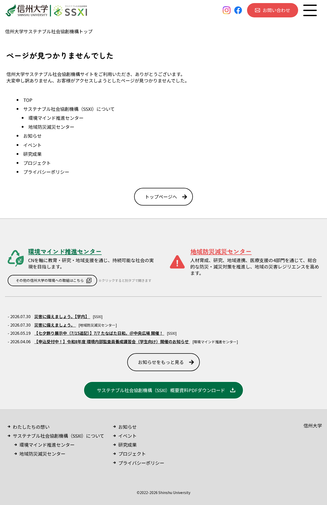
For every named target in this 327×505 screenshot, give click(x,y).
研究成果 (32, 154)
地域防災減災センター (51, 126)
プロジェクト (37, 162)
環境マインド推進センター (56, 117)
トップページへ (161, 196)
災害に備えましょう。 (55, 325)
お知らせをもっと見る (161, 362)
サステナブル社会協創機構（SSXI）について (69, 108)
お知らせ (32, 135)
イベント (32, 145)
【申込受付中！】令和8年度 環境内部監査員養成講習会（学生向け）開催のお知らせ (112, 341)
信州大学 (312, 425)
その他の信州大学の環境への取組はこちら (50, 280)
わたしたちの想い (31, 426)
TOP (27, 99)
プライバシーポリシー (46, 171)
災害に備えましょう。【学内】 (62, 316)
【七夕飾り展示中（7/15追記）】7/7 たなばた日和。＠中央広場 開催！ (99, 333)
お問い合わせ (276, 10)
